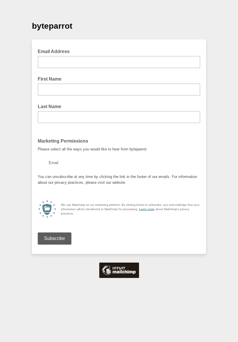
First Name (50, 79)
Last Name (49, 106)
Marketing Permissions (65, 140)
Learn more (146, 209)
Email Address (55, 51)
